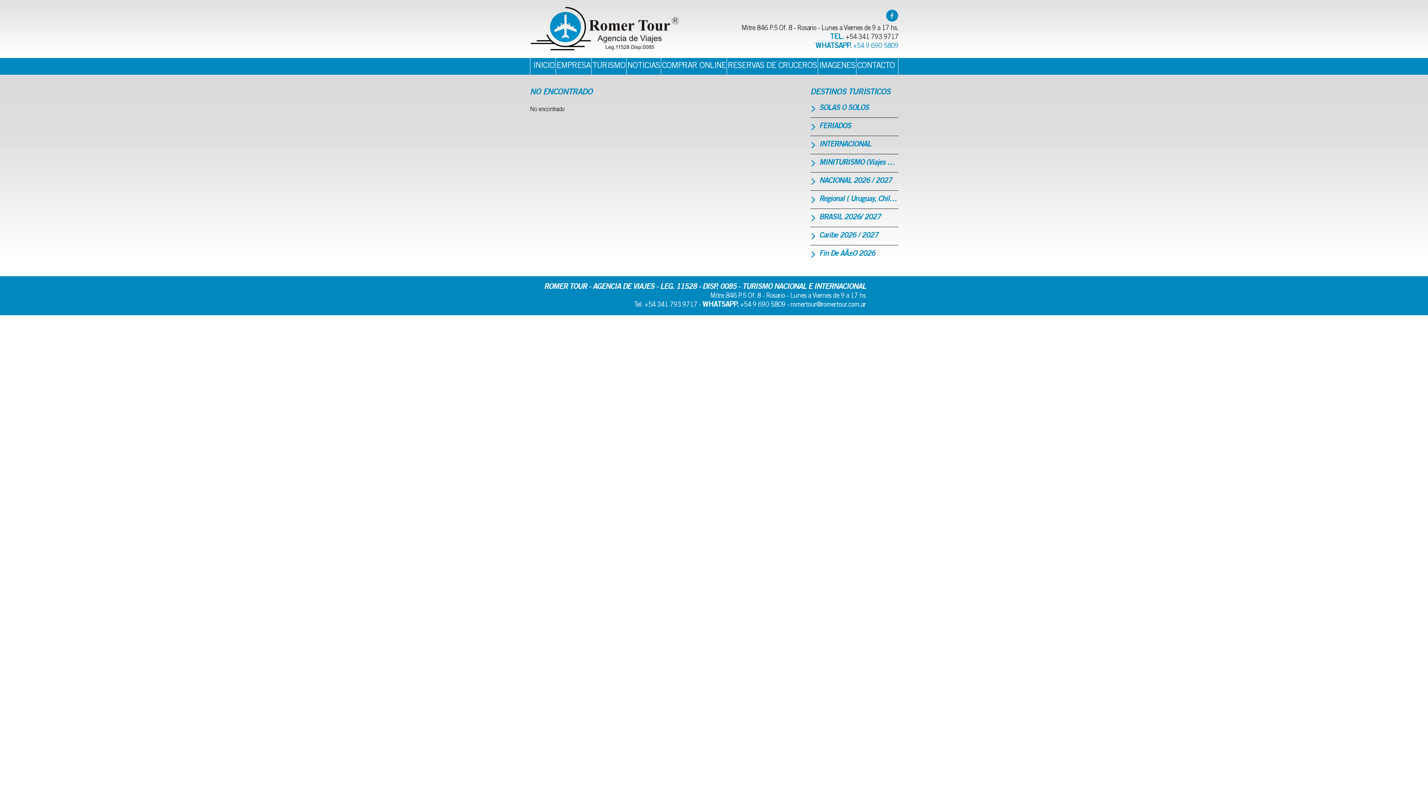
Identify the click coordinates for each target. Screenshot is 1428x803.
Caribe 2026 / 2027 (848, 236)
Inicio (544, 66)
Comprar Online (694, 66)
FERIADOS (835, 126)
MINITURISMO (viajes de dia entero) (858, 163)
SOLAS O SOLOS (844, 108)
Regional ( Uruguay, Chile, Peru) (858, 199)
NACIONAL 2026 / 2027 (855, 181)
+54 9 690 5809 (875, 46)
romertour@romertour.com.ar (828, 305)
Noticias (643, 66)
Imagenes (837, 66)
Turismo (608, 66)
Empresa (574, 66)
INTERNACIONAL (845, 145)
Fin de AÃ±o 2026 (847, 254)
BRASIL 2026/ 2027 (850, 218)
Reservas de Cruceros (772, 66)
